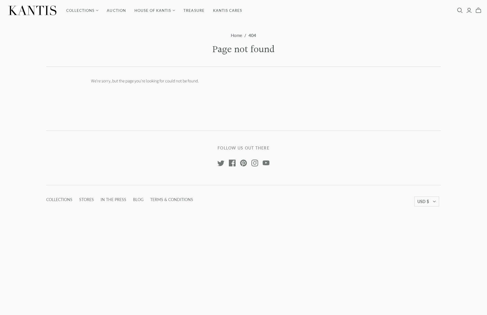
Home (236, 35)
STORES (86, 199)
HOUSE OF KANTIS (152, 10)
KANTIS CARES (227, 10)
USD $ (423, 201)
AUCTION (116, 10)
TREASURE (193, 10)
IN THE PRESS (113, 199)
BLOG (138, 199)
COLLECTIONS (80, 10)
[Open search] (460, 10)
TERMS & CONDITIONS (171, 199)
